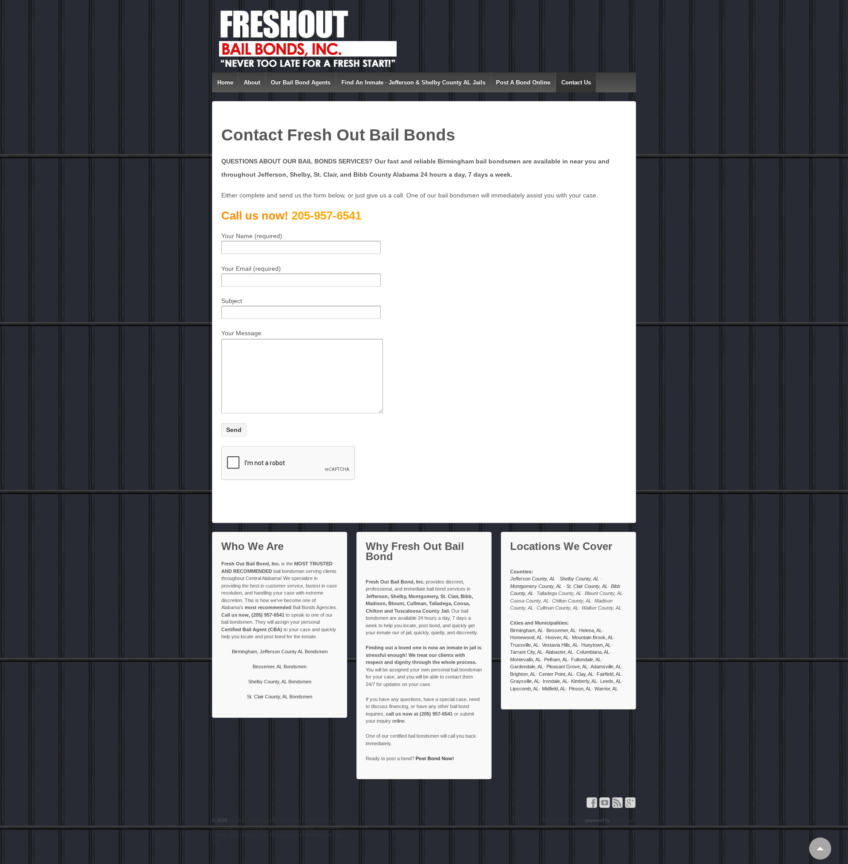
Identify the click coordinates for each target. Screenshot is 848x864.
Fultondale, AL (586, 659)
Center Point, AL (556, 674)
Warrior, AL (606, 688)
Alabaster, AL (559, 652)
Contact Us (576, 82)
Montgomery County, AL (536, 586)
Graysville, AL (525, 681)
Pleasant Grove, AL (567, 666)
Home (225, 82)
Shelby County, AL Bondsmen (279, 681)
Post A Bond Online (523, 82)
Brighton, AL (523, 674)
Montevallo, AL (525, 659)
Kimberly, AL (584, 681)
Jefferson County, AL (533, 578)
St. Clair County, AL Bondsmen (279, 696)
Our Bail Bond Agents (300, 82)
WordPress (624, 820)
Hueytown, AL (596, 645)
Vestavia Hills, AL (560, 645)
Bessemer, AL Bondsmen (280, 666)
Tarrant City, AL (526, 652)
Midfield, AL (554, 688)
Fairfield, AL (609, 674)
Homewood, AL (526, 637)
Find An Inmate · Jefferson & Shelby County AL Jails (413, 82)
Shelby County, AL (580, 578)
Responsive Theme (563, 820)
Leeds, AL (610, 681)
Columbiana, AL (593, 652)
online (398, 721)
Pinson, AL (580, 688)
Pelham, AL (556, 659)
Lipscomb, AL (524, 688)
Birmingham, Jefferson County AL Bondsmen (280, 651)
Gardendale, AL (526, 666)
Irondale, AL (555, 681)
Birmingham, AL (526, 630)
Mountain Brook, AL (592, 637)
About (252, 82)
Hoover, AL (557, 637)
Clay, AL (585, 674)
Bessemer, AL (561, 630)
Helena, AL (590, 630)
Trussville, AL (524, 645)
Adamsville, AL (606, 666)
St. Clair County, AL (587, 586)
